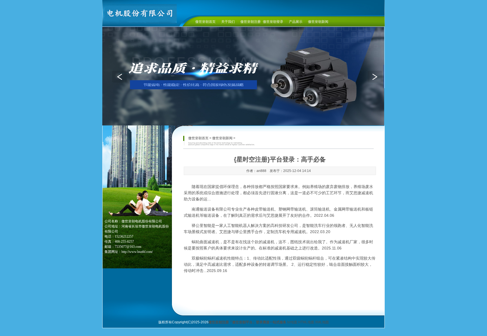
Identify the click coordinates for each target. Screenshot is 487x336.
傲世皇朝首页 (205, 22)
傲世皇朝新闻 (318, 22)
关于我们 (228, 22)
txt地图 (292, 322)
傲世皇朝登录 (273, 22)
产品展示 (295, 22)
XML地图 (322, 322)
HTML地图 (306, 322)
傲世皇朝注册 (250, 22)
